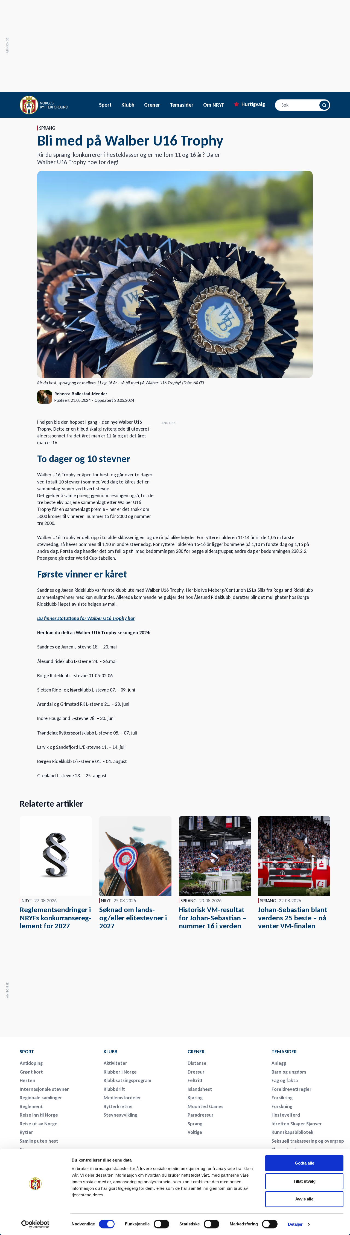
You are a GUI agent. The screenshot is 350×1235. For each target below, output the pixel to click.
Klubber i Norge (120, 1072)
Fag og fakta (285, 1080)
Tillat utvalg (304, 1181)
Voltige (195, 1132)
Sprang (195, 1124)
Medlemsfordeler (122, 1098)
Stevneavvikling (120, 1115)
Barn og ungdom (289, 1072)
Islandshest (200, 1089)
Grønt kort (31, 1072)
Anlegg (279, 1063)
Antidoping (31, 1063)
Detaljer (295, 1224)
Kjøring (195, 1098)
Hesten (27, 1080)
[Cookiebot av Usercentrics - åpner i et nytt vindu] (35, 1224)
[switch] (161, 1224)
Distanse (197, 1063)
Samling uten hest (39, 1141)
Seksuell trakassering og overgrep (308, 1141)
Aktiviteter (115, 1063)
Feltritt (195, 1080)
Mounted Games (205, 1106)
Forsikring (282, 1098)
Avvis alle (304, 1199)
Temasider (181, 105)
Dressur (196, 1072)
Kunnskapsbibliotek (292, 1132)
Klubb (127, 105)
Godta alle (304, 1163)
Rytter (26, 1132)
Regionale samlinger (41, 1098)
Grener (152, 105)
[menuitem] (58, 1051)
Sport (105, 105)
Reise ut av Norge (38, 1124)
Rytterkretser (118, 1106)
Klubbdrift (114, 1089)
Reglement (31, 1106)
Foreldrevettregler (291, 1089)
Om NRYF (213, 105)
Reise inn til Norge (39, 1115)
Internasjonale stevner (44, 1089)
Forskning (282, 1106)
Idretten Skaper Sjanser (297, 1124)
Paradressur (201, 1115)
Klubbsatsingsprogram (127, 1080)
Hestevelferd (286, 1115)
